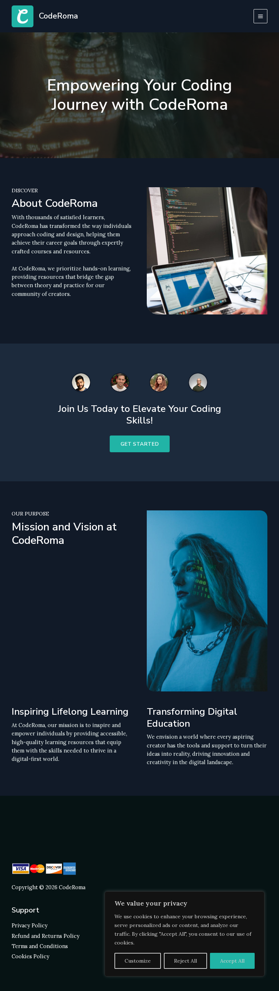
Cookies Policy (30, 956)
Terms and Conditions (40, 946)
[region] (184, 933)
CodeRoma (58, 16)
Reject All (185, 961)
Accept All (232, 961)
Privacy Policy (30, 925)
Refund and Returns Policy (46, 935)
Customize (138, 961)
